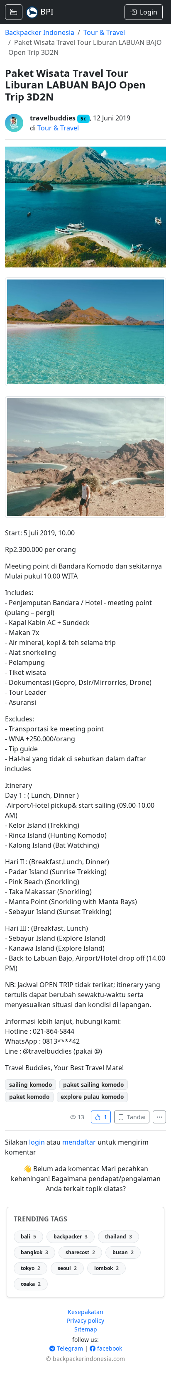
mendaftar (79, 1142)
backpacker (71, 1236)
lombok (106, 1268)
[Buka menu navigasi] (13, 12)
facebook (108, 1348)
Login (148, 12)
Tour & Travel (104, 32)
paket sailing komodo (93, 1085)
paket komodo (29, 1097)
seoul (67, 1268)
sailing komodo (30, 1085)
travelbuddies (53, 118)
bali (28, 1236)
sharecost (80, 1252)
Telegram (69, 1348)
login (37, 1142)
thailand (118, 1236)
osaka (31, 1283)
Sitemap (85, 1329)
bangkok (34, 1252)
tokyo (30, 1268)
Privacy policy (85, 1320)
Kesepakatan (85, 1312)
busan (123, 1252)
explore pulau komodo (92, 1097)
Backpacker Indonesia (39, 32)
